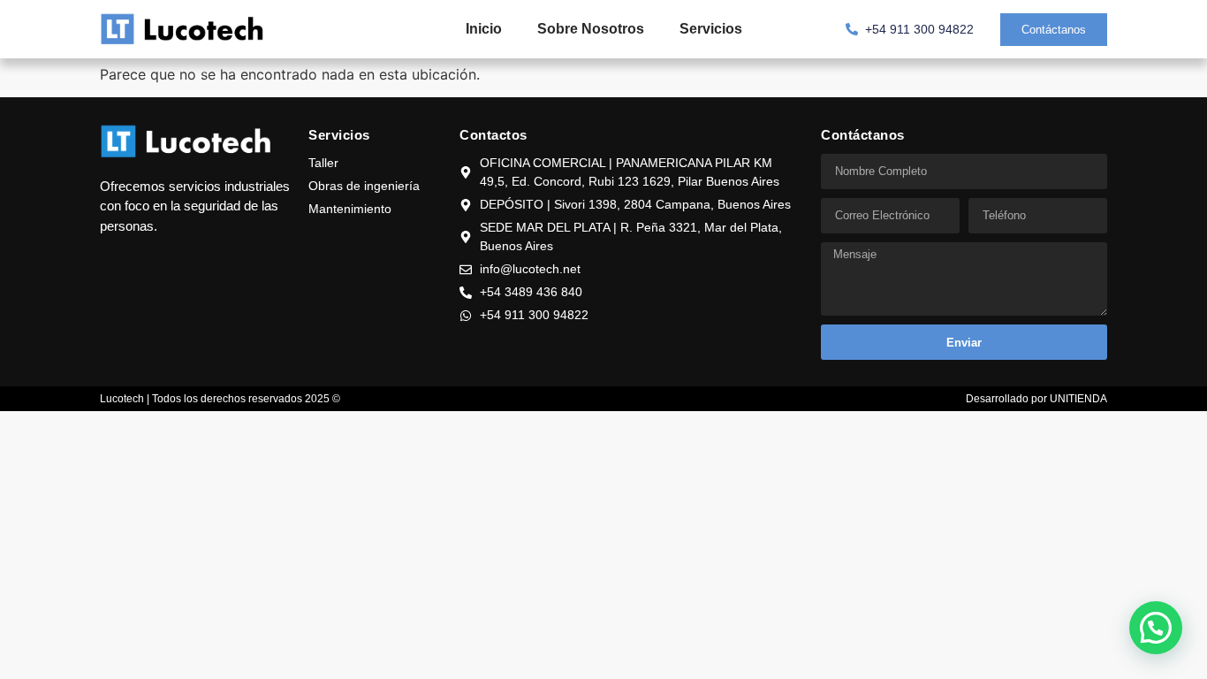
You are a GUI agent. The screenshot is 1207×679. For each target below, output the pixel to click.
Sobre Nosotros (590, 28)
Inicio (484, 28)
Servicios (710, 28)
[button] (1155, 627)
